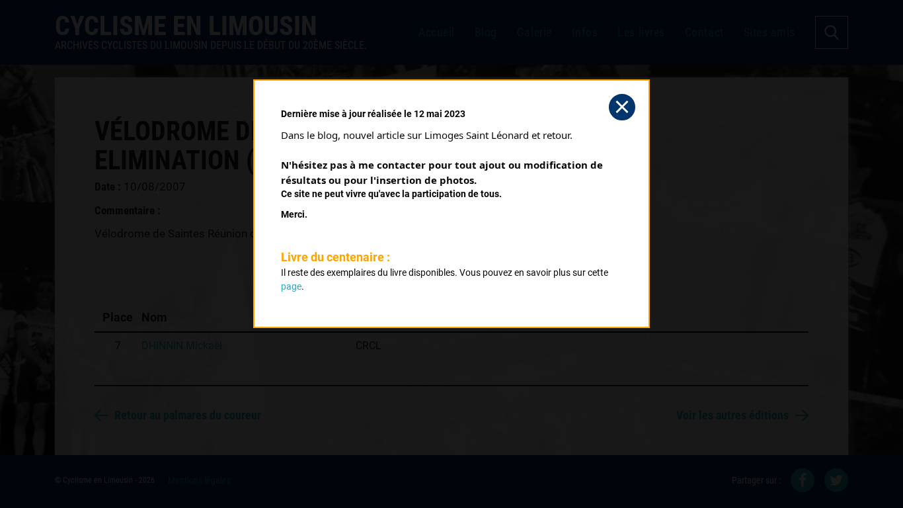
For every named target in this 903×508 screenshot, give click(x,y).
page (291, 286)
